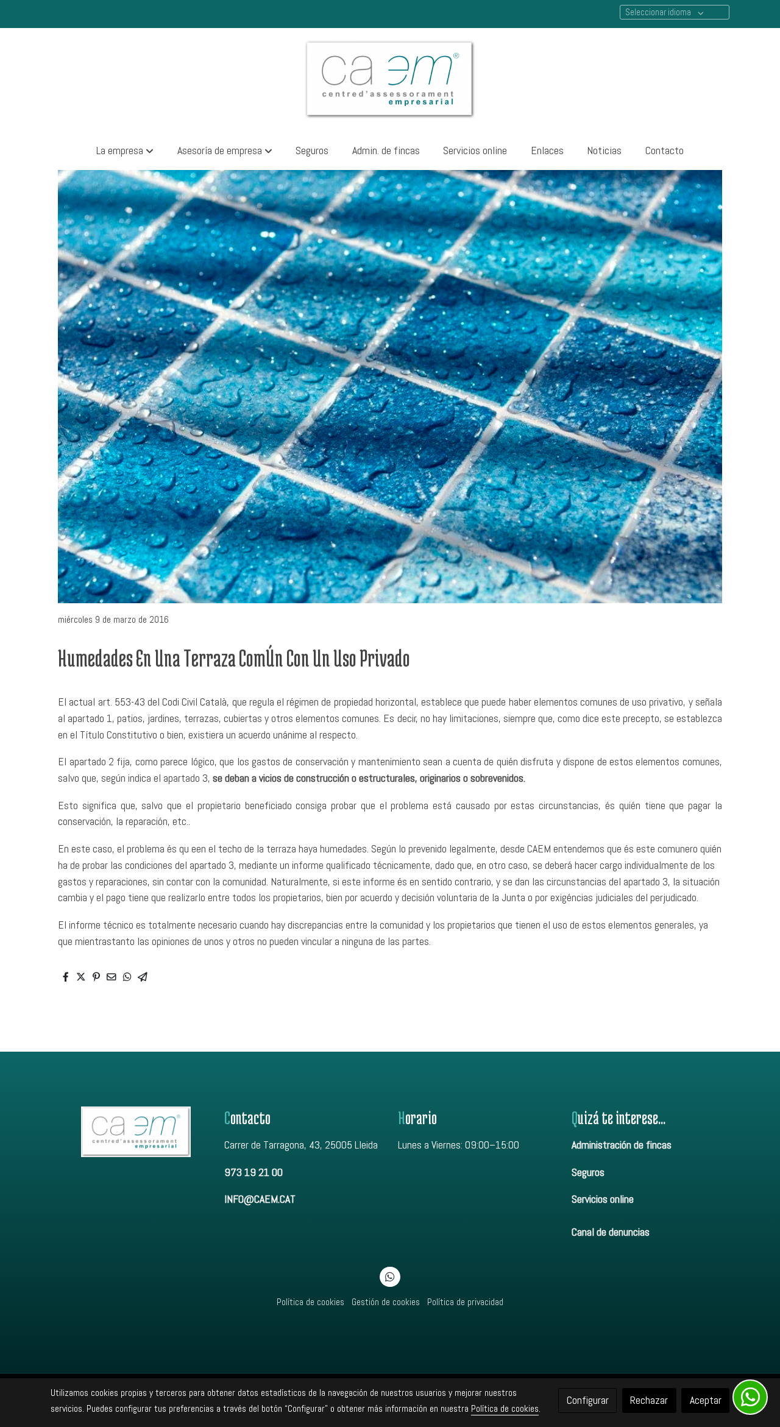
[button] (125, 150)
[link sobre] (129, 1132)
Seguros (588, 1172)
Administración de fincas (622, 1145)
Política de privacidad (465, 1302)
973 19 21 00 (253, 1172)
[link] (390, 79)
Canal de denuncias (611, 1232)
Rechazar (649, 1400)
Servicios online (603, 1199)
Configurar (588, 1400)
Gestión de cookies (386, 1302)
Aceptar (706, 1400)
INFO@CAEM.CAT (260, 1199)
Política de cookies (310, 1302)
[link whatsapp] (390, 1275)
